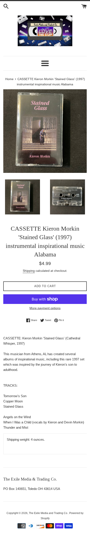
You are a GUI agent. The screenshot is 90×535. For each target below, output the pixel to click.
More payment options (45, 308)
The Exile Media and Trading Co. (48, 513)
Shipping (29, 270)
